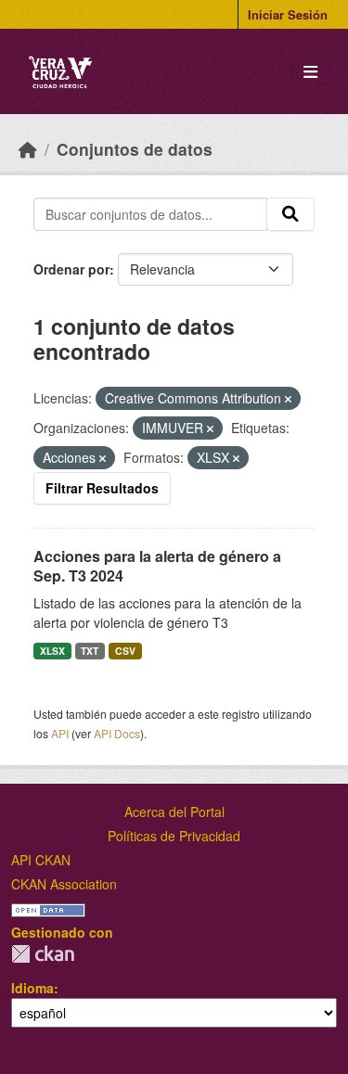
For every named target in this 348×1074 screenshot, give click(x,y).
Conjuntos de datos (135, 148)
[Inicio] (28, 148)
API (60, 733)
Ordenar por (71, 269)
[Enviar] (290, 214)
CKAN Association (64, 884)
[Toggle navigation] (310, 71)
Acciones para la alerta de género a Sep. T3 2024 (157, 565)
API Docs (117, 733)
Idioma (32, 987)
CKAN (42, 954)
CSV (125, 651)
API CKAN (41, 859)
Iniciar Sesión (288, 14)
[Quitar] (288, 398)
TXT (89, 651)
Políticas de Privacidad (174, 835)
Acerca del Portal (174, 811)
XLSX (52, 651)
